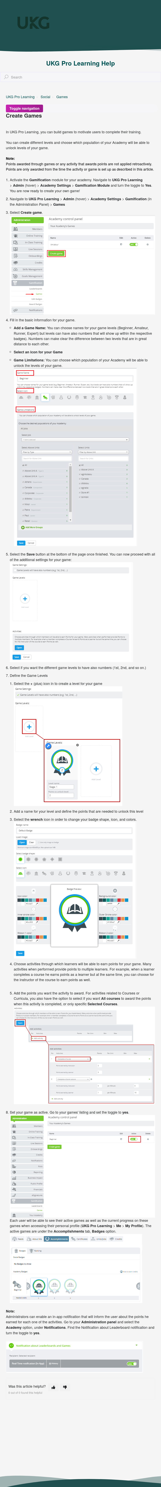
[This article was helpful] (53, 1387)
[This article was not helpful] (65, 1387)
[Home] (33, 22)
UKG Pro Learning (20, 96)
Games (62, 96)
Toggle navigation (24, 108)
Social (45, 96)
